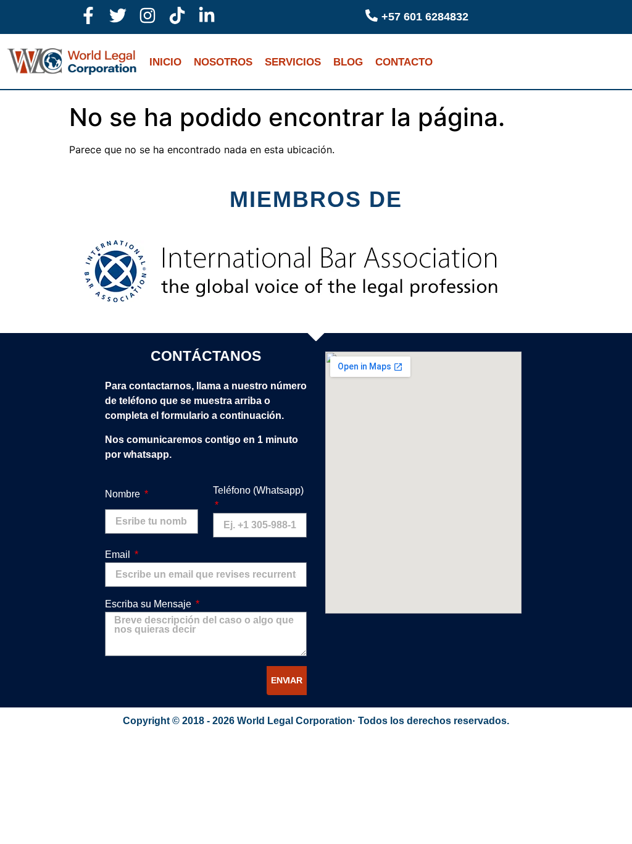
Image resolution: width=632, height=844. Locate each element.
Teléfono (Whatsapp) (258, 490)
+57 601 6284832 (424, 17)
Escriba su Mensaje (149, 604)
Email (119, 554)
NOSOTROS (223, 62)
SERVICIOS (293, 62)
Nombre (124, 494)
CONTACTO (404, 62)
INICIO (165, 62)
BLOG (348, 62)
